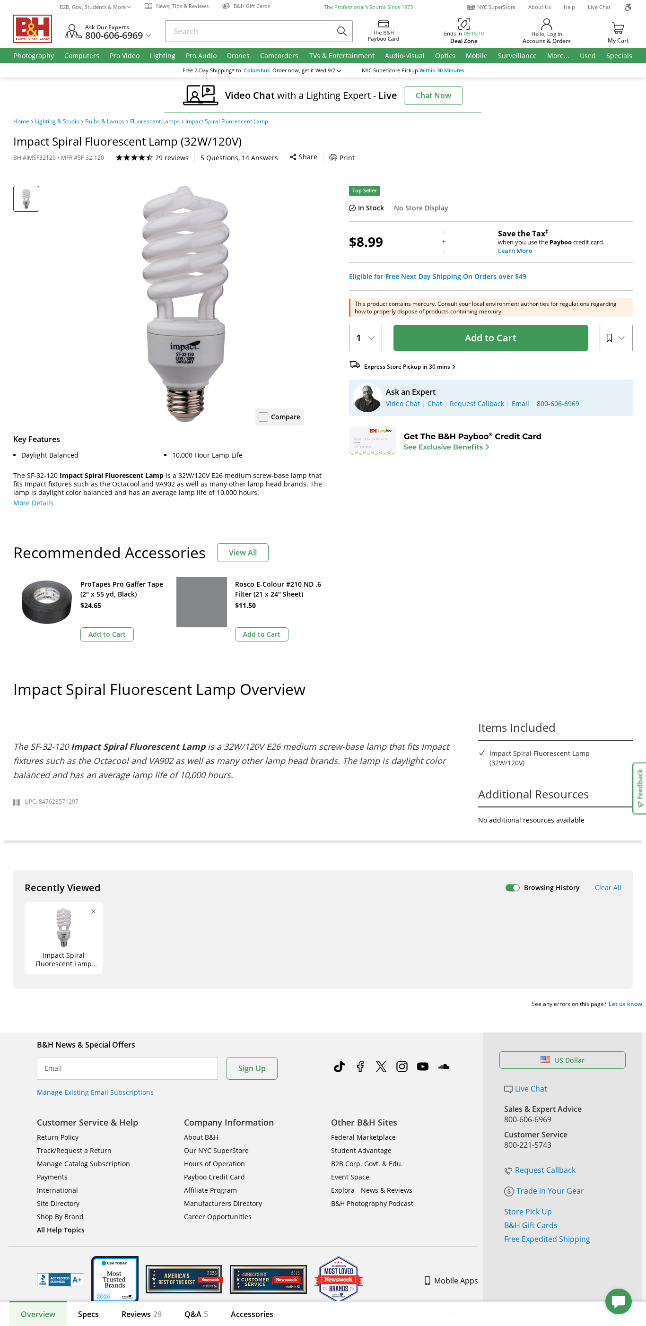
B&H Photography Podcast (372, 1203)
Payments (52, 1176)
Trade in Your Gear (550, 1191)
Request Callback (545, 1170)
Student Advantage (361, 1150)
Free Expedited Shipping (547, 1239)
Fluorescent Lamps (155, 121)
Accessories (252, 1314)
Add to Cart (490, 337)
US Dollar (570, 1060)
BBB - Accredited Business (60, 1280)
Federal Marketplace (363, 1137)
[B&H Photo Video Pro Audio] (36, 29)
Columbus (257, 70)
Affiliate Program (210, 1190)
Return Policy (58, 1137)
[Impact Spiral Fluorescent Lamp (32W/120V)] (186, 304)
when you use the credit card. (551, 242)
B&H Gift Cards (531, 1225)
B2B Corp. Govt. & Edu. (367, 1163)
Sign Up (252, 1068)
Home (21, 121)
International (57, 1190)
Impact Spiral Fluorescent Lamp (226, 121)
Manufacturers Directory (223, 1203)
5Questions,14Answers (239, 157)
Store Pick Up (528, 1211)
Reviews (142, 1314)
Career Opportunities (218, 1216)
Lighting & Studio (57, 121)
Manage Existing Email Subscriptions (95, 1092)
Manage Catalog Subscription (83, 1163)
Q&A (196, 1314)
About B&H (201, 1137)
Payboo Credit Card (214, 1176)
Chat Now (433, 95)
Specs (88, 1314)
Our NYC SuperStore (216, 1150)
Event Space (350, 1176)
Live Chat (599, 6)
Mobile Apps (456, 1280)
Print (347, 157)
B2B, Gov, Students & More (93, 6)
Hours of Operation (214, 1163)
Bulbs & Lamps (104, 121)
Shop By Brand (60, 1216)
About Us (539, 6)
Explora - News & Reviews (371, 1190)
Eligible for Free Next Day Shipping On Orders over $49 (437, 276)
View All (243, 552)
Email (53, 1068)
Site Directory (58, 1203)
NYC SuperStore (496, 6)
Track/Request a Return (74, 1150)
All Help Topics (61, 1229)
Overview (38, 1314)
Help (569, 6)
